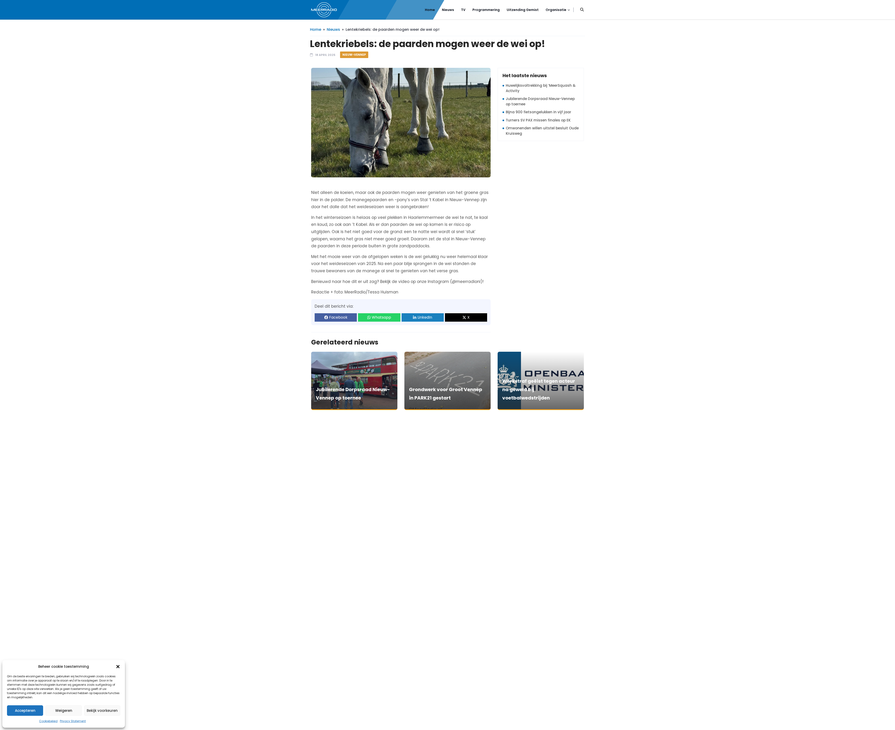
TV (463, 9)
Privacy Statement (73, 721)
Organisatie (556, 9)
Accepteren (25, 710)
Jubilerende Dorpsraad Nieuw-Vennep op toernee (540, 101)
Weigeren (63, 710)
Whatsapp (381, 317)
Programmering (486, 9)
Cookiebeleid (48, 721)
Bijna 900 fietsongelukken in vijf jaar (538, 112)
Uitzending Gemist (523, 9)
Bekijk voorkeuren (102, 710)
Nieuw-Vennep (354, 55)
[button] (118, 666)
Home (430, 9)
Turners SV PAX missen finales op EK (538, 120)
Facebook (338, 317)
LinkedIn (424, 317)
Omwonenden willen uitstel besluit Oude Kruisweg (542, 131)
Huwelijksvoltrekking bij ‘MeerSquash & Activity (540, 88)
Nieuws (448, 9)
